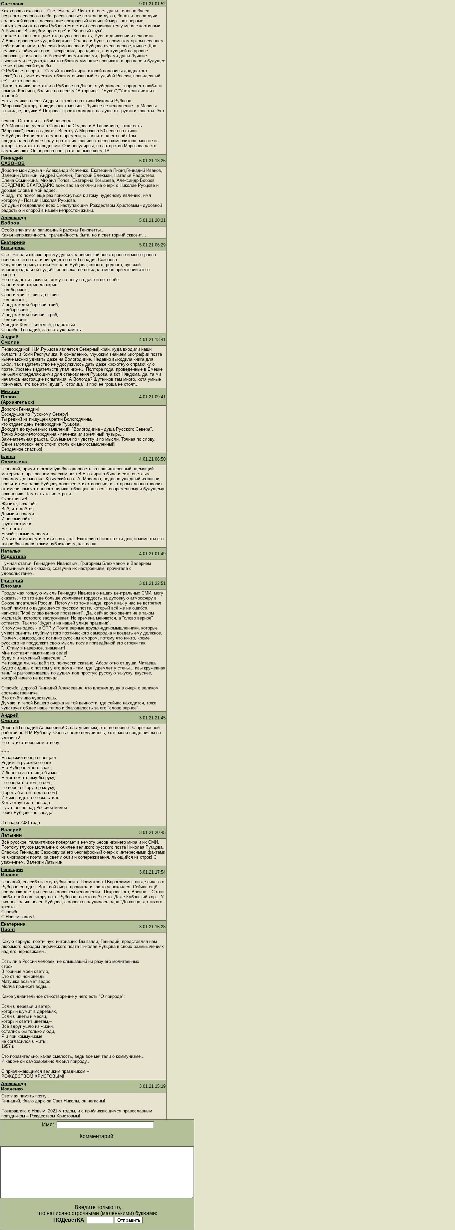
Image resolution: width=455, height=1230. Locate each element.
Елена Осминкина (14, 459)
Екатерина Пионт (13, 926)
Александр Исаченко (13, 1086)
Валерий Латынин (11, 832)
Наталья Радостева (13, 553)
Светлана (12, 3)
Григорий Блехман (12, 583)
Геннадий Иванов (12, 872)
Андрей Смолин (10, 339)
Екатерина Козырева (13, 244)
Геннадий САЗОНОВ (13, 160)
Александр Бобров (13, 220)
